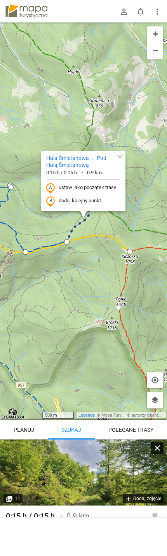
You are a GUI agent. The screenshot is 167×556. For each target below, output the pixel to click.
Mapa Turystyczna (118, 415)
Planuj (24, 430)
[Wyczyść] (157, 448)
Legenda (86, 415)
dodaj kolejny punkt (80, 200)
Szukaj (71, 430)
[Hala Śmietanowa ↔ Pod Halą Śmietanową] (83, 473)
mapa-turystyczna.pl (26, 11)
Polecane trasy (130, 430)
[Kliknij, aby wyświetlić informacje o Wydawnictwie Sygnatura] (13, 413)
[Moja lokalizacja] (155, 380)
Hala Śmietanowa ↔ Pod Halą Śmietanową (76, 161)
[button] (11, 187)
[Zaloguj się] (124, 11)
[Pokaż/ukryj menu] (157, 11)
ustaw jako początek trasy (87, 187)
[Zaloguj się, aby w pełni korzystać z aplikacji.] (155, 515)
